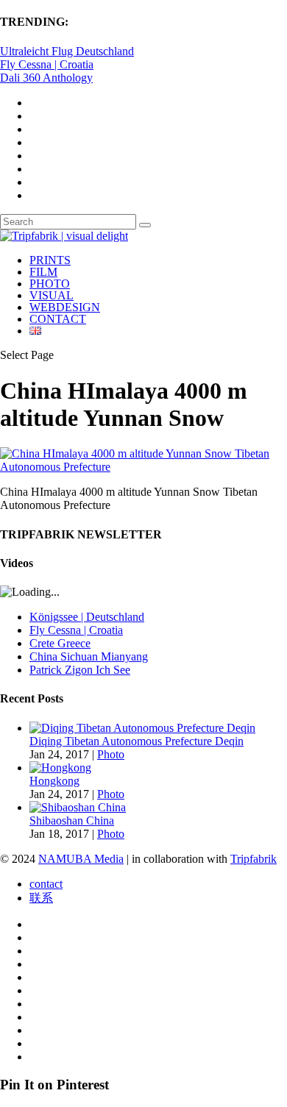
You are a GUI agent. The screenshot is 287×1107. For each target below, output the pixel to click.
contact (46, 884)
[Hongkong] (60, 767)
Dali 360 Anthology (46, 77)
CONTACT (57, 319)
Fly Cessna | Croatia (46, 64)
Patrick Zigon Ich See (79, 669)
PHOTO (49, 283)
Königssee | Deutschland (86, 617)
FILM (43, 272)
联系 (41, 897)
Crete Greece (60, 643)
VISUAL (51, 295)
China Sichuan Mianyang (88, 656)
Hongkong (54, 781)
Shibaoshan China (71, 820)
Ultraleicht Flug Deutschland (67, 51)
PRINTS (50, 260)
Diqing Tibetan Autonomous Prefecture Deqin (136, 741)
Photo (110, 754)
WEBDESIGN (64, 307)
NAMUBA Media (81, 859)
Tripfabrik (253, 859)
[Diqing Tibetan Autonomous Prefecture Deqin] (142, 728)
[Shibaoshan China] (77, 807)
